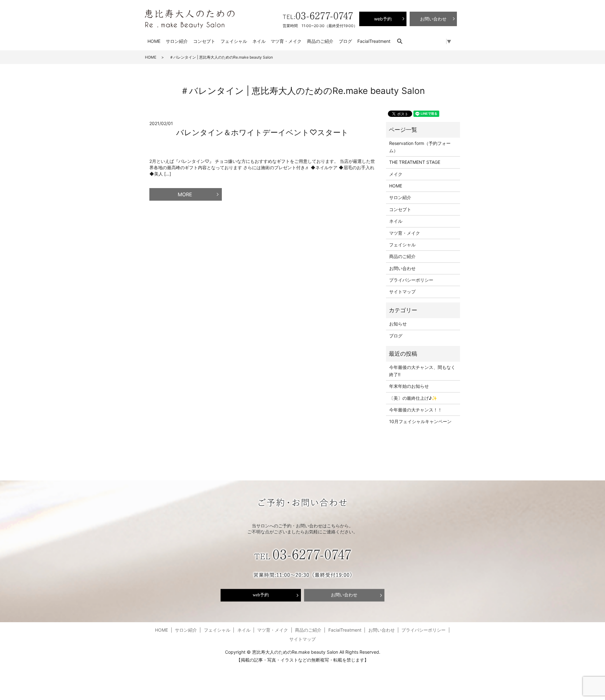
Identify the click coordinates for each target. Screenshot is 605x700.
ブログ (345, 41)
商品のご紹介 (320, 41)
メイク (395, 174)
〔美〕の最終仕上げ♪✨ (413, 398)
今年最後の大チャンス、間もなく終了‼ (422, 370)
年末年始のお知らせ (409, 386)
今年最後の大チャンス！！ (415, 409)
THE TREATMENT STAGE (414, 162)
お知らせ (398, 323)
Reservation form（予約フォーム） (420, 147)
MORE (185, 194)
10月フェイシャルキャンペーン (420, 421)
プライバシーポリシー (411, 280)
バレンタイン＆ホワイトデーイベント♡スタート (262, 132)
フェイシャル (234, 41)
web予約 (261, 595)
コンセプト (204, 41)
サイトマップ (402, 291)
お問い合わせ (402, 268)
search (403, 41)
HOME (153, 41)
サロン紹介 (177, 41)
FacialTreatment (373, 41)
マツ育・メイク (286, 41)
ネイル (259, 41)
